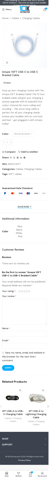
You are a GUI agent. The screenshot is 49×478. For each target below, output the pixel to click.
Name (6, 328)
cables (18, 174)
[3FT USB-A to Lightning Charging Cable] (36, 397)
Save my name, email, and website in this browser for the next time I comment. (23, 356)
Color (5, 133)
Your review (9, 296)
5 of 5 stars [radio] (29, 291)
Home (5, 18)
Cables (15, 18)
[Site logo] (24, 9)
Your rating (9, 291)
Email (6, 340)
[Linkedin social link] (21, 158)
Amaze (7, 82)
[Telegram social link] (24, 158)
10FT (11, 174)
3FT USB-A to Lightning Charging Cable (36, 414)
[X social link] (14, 158)
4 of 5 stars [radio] (27, 291)
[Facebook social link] (10, 158)
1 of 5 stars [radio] (19, 291)
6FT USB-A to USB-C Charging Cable (13, 413)
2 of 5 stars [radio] (22, 291)
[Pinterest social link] (17, 158)
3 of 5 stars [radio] (24, 291)
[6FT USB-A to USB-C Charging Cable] (13, 397)
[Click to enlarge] (7, 62)
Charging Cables (31, 18)
